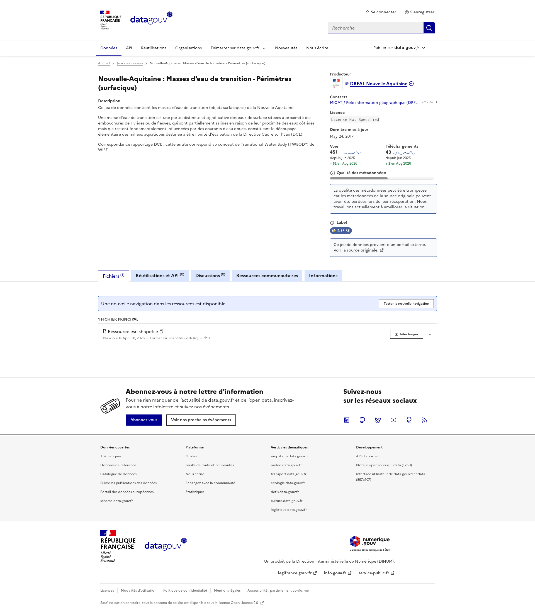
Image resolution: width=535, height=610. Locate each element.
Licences (107, 590)
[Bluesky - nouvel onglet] (377, 420)
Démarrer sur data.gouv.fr (235, 48)
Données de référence (118, 465)
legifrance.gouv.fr (295, 573)
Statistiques (195, 491)
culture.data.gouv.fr (287, 500)
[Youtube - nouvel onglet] (393, 420)
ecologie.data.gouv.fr (288, 482)
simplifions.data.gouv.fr (289, 456)
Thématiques (110, 456)
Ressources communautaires (267, 275)
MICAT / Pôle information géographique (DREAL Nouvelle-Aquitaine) (375, 103)
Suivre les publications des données (128, 482)
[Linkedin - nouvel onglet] (346, 420)
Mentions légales (227, 590)
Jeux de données (130, 63)
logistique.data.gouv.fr (289, 509)
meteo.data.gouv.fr (286, 465)
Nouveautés (286, 48)
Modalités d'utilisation (138, 590)
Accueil (104, 63)
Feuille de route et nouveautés (210, 465)
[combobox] (381, 27)
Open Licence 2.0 (245, 602)
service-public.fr (374, 573)
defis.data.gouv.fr (285, 491)
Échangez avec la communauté (210, 482)
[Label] (332, 222)
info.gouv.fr (335, 573)
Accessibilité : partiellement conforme (278, 590)
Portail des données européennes (127, 491)
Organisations (188, 48)
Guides (191, 456)
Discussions (210, 275)
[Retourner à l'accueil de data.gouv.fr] (151, 19)
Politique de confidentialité (185, 590)
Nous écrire (317, 48)
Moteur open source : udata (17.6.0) (384, 465)
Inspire (343, 230)
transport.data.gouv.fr (289, 474)
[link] (381, 12)
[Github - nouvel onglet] (409, 420)
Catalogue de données (118, 474)
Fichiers (113, 275)
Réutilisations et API (160, 275)
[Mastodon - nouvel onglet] (362, 420)
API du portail (367, 456)
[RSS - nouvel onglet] (424, 420)
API (129, 48)
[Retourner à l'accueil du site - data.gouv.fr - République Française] (166, 546)
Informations (323, 275)
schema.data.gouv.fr (116, 500)
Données (108, 48)
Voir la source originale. (356, 250)
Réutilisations (153, 48)
